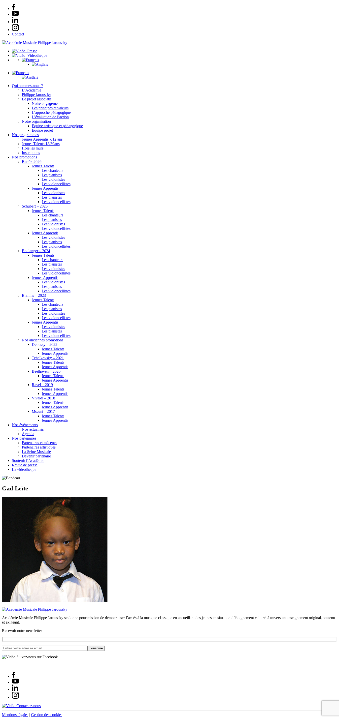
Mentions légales (15, 715)
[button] (30, 60)
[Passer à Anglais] (40, 64)
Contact (18, 34)
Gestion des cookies (46, 715)
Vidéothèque (36, 55)
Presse (31, 51)
